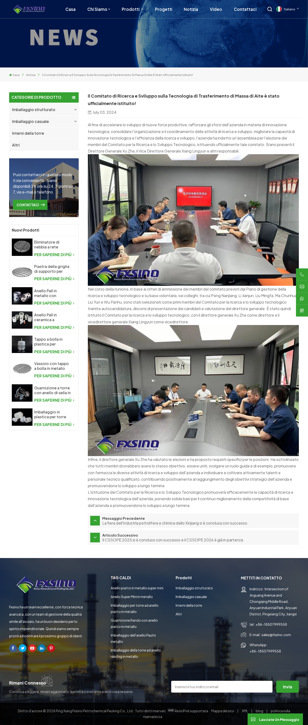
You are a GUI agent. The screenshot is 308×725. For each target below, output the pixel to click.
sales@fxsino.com (276, 634)
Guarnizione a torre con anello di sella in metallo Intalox (52, 390)
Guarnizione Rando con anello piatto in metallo (134, 623)
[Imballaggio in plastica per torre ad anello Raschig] (22, 417)
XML (245, 711)
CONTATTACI (28, 205)
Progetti (163, 9)
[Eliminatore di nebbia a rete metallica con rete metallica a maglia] (22, 247)
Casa (70, 9)
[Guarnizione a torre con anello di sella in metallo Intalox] (22, 393)
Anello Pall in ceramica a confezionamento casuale (51, 317)
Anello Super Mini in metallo (132, 596)
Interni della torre (28, 133)
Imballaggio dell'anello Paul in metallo (133, 638)
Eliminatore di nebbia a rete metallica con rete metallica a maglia (51, 244)
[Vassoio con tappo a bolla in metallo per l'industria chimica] (22, 368)
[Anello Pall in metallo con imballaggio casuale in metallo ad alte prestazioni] (22, 296)
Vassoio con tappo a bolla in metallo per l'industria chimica (51, 366)
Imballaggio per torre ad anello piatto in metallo (135, 608)
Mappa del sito (223, 711)
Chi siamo (97, 9)
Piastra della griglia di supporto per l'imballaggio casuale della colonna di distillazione (51, 269)
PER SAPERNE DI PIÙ (53, 254)
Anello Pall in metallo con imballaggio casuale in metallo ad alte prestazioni (52, 293)
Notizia (191, 9)
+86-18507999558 (271, 624)
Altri (16, 144)
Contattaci (245, 9)
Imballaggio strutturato (33, 109)
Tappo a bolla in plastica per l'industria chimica (50, 341)
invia (287, 686)
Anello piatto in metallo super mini (137, 588)
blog (260, 711)
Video (216, 9)
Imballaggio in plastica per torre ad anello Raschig (50, 414)
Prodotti (131, 9)
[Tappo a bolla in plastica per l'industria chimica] (22, 344)
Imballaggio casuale (30, 121)
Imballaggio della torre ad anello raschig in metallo (136, 653)
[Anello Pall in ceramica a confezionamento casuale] (22, 320)
